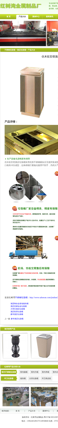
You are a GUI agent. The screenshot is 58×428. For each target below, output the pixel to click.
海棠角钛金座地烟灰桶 (19, 304)
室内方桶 (34, 372)
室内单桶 (45, 372)
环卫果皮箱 (46, 378)
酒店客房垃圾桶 (17, 312)
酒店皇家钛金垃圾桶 (19, 306)
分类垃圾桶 (33, 378)
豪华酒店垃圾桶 (17, 314)
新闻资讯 (49, 16)
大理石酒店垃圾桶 (18, 309)
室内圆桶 (23, 372)
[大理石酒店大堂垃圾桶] (43, 358)
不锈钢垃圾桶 (9, 50)
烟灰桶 (23, 378)
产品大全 (22, 16)
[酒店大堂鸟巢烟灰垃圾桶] (15, 358)
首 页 (9, 16)
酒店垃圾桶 (21, 50)
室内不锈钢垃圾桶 (9, 372)
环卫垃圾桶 (8, 378)
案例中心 (36, 16)
